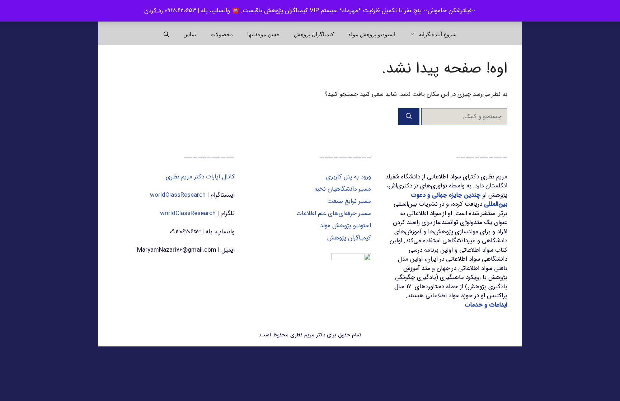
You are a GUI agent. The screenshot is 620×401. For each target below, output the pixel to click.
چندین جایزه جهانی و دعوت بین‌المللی (459, 199)
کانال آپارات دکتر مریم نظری (200, 177)
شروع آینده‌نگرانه (438, 34)
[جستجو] (408, 116)
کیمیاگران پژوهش (314, 34)
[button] (166, 34)
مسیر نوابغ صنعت (349, 201)
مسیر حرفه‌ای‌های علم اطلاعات (333, 213)
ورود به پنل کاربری (348, 177)
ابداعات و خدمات (486, 305)
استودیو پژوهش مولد (371, 34)
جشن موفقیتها (263, 34)
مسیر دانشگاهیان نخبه (342, 189)
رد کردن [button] (153, 10)
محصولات (222, 34)
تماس (189, 34)
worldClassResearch (178, 195)
